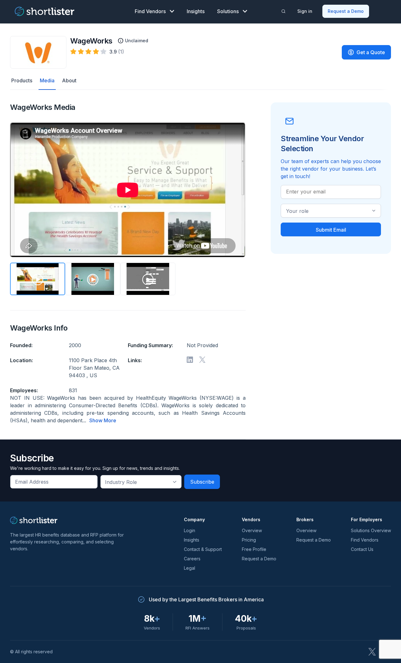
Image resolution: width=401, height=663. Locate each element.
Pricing (249, 539)
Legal (189, 568)
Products (21, 80)
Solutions (228, 11)
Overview (252, 530)
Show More (102, 420)
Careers (192, 558)
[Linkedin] (190, 360)
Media (47, 80)
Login (189, 530)
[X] (202, 360)
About (69, 80)
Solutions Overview (371, 530)
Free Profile (254, 549)
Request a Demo (346, 11)
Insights (196, 11)
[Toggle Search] (283, 11)
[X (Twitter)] (372, 651)
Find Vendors (150, 11)
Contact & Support (203, 549)
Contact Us (362, 549)
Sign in (304, 11)
